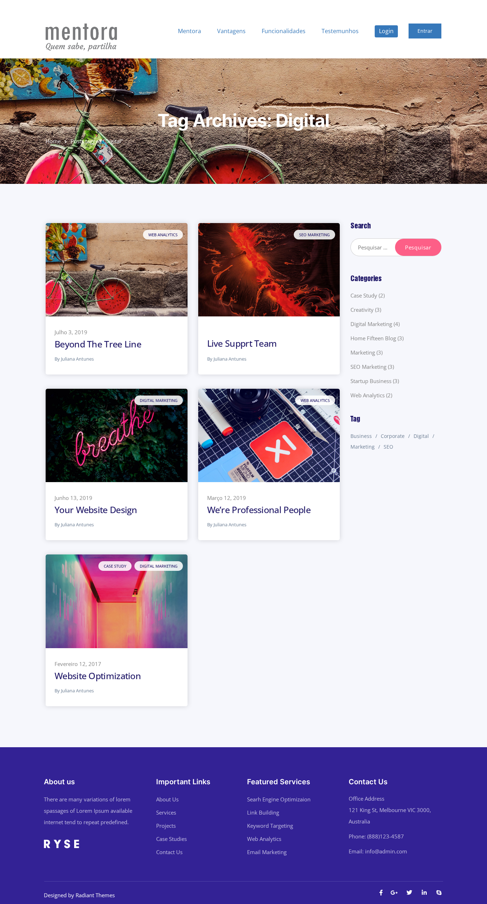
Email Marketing (267, 852)
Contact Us (169, 852)
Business (361, 436)
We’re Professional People (259, 509)
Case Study (115, 566)
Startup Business (370, 380)
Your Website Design (96, 509)
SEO (388, 446)
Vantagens (231, 31)
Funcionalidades (284, 31)
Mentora (189, 31)
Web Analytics (163, 234)
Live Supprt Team (242, 343)
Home (53, 141)
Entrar (424, 30)
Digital (421, 436)
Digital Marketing (159, 400)
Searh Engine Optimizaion (279, 799)
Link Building (263, 812)
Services (166, 812)
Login (386, 31)
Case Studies (171, 838)
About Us (167, 799)
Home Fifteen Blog (373, 338)
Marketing (362, 352)
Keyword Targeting (270, 825)
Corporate (393, 436)
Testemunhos (340, 31)
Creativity (362, 309)
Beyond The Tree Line (98, 344)
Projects (166, 825)
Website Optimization (98, 676)
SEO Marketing (314, 234)
